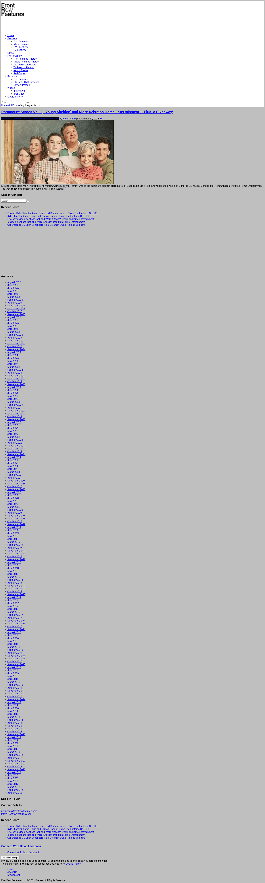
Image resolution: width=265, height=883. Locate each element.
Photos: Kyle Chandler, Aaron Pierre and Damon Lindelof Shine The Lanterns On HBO (52, 213)
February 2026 (15, 299)
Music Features (21, 44)
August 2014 (14, 702)
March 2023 (13, 401)
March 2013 (13, 751)
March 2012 (13, 787)
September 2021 (16, 454)
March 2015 (13, 681)
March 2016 (13, 646)
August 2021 (14, 457)
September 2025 (16, 314)
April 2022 (12, 434)
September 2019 (16, 524)
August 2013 (14, 737)
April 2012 (12, 784)
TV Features (20, 50)
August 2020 (14, 492)
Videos (11, 87)
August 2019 (14, 527)
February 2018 (15, 579)
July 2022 (12, 425)
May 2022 (12, 431)
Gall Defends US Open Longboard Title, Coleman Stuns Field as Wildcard (46, 224)
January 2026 (14, 302)
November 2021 (16, 448)
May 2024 (12, 361)
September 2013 (16, 734)
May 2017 (12, 606)
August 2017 (14, 597)
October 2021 (14, 451)
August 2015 (14, 667)
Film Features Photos (25, 58)
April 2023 (12, 399)
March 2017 (13, 611)
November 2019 (16, 518)
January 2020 (14, 512)
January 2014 (14, 722)
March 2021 (13, 471)
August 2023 (14, 387)
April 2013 (12, 749)
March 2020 (13, 506)
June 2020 (13, 498)
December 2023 (16, 375)
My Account (13, 874)
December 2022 (16, 410)
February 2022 (15, 439)
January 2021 (14, 477)
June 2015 (13, 673)
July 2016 (12, 635)
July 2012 (12, 775)
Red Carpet (19, 73)
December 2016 (16, 620)
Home (10, 35)
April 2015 (12, 679)
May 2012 (12, 781)
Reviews (12, 76)
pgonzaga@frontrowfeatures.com (19, 811)
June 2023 (13, 393)
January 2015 (14, 687)
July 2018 (12, 565)
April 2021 (12, 469)
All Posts (14, 105)
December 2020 (16, 480)
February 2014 (15, 719)
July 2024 (12, 355)
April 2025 (12, 328)
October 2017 (14, 591)
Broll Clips (19, 93)
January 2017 (14, 617)
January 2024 (14, 372)
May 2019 (12, 536)
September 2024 (16, 349)
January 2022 (14, 442)
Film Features (20, 41)
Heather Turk (69, 118)
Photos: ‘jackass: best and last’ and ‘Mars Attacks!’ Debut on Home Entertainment (50, 219)
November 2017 (16, 588)
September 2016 (16, 629)
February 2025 (15, 334)
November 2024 (16, 343)
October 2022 (14, 416)
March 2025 (13, 331)
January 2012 (14, 792)
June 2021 (13, 463)
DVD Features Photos (25, 64)
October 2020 (14, 486)
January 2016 (14, 652)
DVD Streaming (35, 118)
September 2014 (16, 699)
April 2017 (12, 609)
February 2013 (15, 754)
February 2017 (15, 614)
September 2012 (16, 769)
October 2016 (14, 626)
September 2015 (16, 664)
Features (12, 38)
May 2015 (12, 676)
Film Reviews (20, 79)
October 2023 (14, 381)
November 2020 (16, 483)
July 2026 (12, 285)
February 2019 (15, 544)
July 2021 (12, 460)
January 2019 (14, 547)
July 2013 (12, 740)
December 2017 (16, 585)
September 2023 (16, 384)
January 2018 (14, 582)
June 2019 (13, 533)
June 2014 (13, 708)
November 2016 (16, 623)
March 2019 (13, 541)
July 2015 (12, 670)
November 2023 (16, 378)
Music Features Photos (26, 61)
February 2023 (15, 404)
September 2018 (16, 559)
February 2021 (15, 474)
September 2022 (16, 419)
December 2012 (16, 760)
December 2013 (16, 725)
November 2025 (16, 308)
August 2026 (14, 282)
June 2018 (13, 568)
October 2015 (14, 661)
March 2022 (13, 436)
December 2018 (16, 550)
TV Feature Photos (23, 67)
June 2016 (13, 638)
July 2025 (12, 320)
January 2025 (14, 337)
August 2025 (14, 317)
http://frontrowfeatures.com (16, 814)
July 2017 (12, 600)
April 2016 (12, 644)
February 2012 (15, 789)
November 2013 (16, 728)
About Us (12, 872)
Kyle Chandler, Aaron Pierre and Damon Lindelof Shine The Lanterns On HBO (48, 216)
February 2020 (15, 509)
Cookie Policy (73, 863)
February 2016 (15, 649)
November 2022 (16, 413)
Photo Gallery (14, 55)
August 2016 (14, 632)
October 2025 (14, 311)
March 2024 (13, 366)
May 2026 (12, 291)
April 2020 (12, 504)
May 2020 (12, 501)
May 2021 (12, 466)
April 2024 (12, 364)
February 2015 (15, 684)
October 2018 (14, 556)
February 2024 (15, 369)
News (10, 52)
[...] (64, 188)
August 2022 (14, 422)
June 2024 (13, 358)
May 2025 (12, 326)
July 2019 (12, 530)
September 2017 (16, 594)
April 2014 (12, 714)
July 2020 (12, 495)
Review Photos (21, 85)
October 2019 (14, 521)
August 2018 (14, 562)
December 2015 (16, 655)
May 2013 (12, 746)
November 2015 (16, 658)
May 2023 (12, 396)
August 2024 (14, 352)
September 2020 (16, 489)
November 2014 (16, 693)
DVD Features (21, 47)
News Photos (20, 70)
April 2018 (12, 574)
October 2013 (14, 731)
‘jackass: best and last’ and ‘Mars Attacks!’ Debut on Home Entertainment (46, 221)
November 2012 (16, 763)
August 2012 (14, 772)
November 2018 (16, 553)
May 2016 (12, 641)
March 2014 (13, 716)
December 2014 (16, 690)
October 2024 (14, 346)
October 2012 (14, 766)
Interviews (19, 90)
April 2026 (12, 293)
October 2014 (14, 696)
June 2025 (13, 323)
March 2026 (13, 296)
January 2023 (14, 407)
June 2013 (13, 743)
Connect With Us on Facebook (21, 846)
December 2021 (16, 445)
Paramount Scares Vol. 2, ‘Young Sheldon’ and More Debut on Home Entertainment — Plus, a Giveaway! (87, 112)
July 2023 (12, 390)
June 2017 (13, 603)
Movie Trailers (15, 96)
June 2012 (13, 778)
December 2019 (16, 515)
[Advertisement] (57, 24)
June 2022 (13, 428)
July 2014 (12, 705)
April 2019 (12, 539)
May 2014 (12, 711)
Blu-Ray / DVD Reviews (26, 82)
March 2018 (13, 576)
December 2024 (16, 340)
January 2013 (14, 757)
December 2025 (16, 305)
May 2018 (12, 571)
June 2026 (13, 288)
